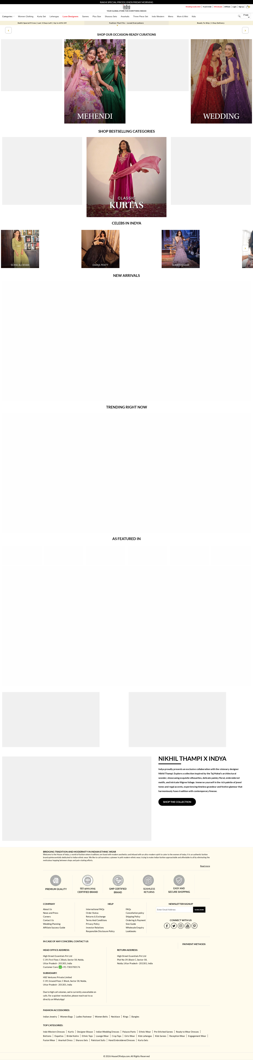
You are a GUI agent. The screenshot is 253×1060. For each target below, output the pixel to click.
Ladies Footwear (84, 1016)
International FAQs (95, 909)
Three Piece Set (140, 16)
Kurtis (71, 1031)
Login (234, 7)
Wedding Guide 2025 (193, 7)
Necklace (115, 1016)
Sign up (241, 7)
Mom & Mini (182, 16)
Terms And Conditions (96, 920)
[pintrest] (195, 926)
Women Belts (101, 1016)
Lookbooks (131, 931)
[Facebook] (167, 926)
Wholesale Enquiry (135, 927)
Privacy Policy (93, 924)
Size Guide (131, 924)
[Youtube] (188, 926)
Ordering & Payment (136, 920)
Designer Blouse (85, 1031)
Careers (47, 916)
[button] (117, 25)
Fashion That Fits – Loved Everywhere (126, 23)
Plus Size (97, 16)
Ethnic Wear (145, 1031)
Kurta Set (41, 16)
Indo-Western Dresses (54, 1031)
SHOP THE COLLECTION (177, 801)
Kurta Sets (143, 1040)
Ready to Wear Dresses (187, 1031)
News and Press (50, 913)
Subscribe (199, 910)
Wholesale (218, 7)
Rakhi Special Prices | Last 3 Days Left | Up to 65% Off (42, 23)
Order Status (92, 913)
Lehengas (54, 16)
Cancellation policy (135, 913)
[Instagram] (181, 926)
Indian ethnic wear (80, 857)
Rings (125, 1016)
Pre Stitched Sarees (163, 1031)
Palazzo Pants (129, 1031)
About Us (47, 909)
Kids (194, 16)
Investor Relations (95, 927)
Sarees (85, 16)
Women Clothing (25, 16)
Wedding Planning (51, 924)
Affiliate (227, 7)
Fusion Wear (49, 1040)
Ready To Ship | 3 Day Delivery (210, 23)
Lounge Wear (102, 1036)
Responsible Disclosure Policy (100, 931)
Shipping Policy (133, 916)
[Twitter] (174, 926)
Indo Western (158, 16)
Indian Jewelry (50, 1016)
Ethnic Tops (87, 1036)
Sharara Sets (111, 16)
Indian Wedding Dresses (107, 1031)
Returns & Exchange (96, 916)
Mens (170, 16)
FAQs (128, 909)
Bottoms (47, 1036)
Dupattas (59, 1036)
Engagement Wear (197, 1036)
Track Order (207, 7)
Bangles (135, 1016)
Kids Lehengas (145, 1036)
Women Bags (66, 1016)
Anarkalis (125, 16)
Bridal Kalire (73, 1036)
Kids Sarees (160, 1036)
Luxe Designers (70, 16)
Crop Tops (116, 1036)
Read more (205, 866)
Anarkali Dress (65, 1040)
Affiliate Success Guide (54, 927)
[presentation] (8, 30)
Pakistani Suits (98, 1040)
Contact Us (48, 920)
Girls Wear (129, 1036)
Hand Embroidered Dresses (121, 1040)
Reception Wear (177, 1036)
